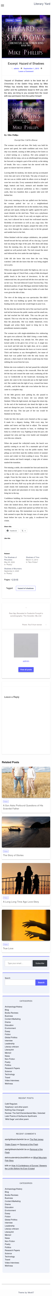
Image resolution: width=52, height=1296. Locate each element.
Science (8, 1071)
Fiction (10, 20)
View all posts (26, 669)
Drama (8, 1022)
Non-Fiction (10, 1059)
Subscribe (40, 963)
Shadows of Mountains (13, 568)
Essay (7, 1031)
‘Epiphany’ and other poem (16, 1106)
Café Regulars (11, 1103)
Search (7, 978)
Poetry (7, 1062)
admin (16, 68)
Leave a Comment (26, 71)
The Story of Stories (13, 855)
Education (9, 1025)
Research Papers (12, 1068)
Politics (8, 1065)
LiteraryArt (9, 1049)
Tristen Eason (11, 1144)
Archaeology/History (13, 1006)
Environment (10, 1028)
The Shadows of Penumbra (10, 558)
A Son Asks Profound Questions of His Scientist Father (23, 807)
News (18, 20)
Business (9, 1015)
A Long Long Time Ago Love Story (21, 901)
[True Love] (26, 925)
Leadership (10, 1043)
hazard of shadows (26, 588)
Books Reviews (11, 1012)
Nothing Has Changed (14, 1109)
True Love (8, 948)
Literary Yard (42, 3)
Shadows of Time (32, 557)
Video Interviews (12, 1080)
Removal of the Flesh (29, 1144)
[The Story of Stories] (26, 832)
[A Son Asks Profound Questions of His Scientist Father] (26, 782)
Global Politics (11, 1037)
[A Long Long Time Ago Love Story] (26, 878)
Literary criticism (12, 1046)
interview (9, 1040)
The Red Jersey (36, 1139)
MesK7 (31, 1292)
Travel (7, 1077)
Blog (7, 1009)
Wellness (9, 1083)
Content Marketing (13, 1018)
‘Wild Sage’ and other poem (17, 1119)
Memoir (8, 1052)
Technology (10, 1074)
